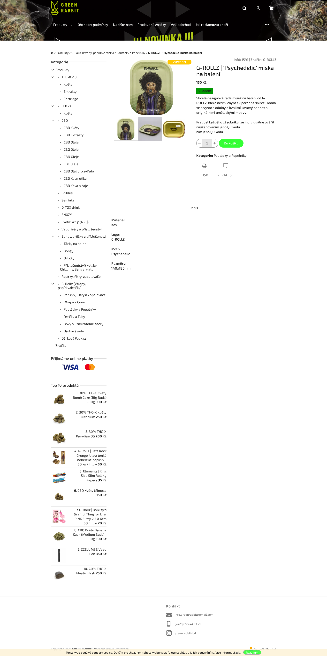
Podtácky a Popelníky (79, 309)
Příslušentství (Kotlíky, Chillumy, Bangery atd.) (78, 267)
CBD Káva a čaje (75, 186)
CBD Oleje (71, 142)
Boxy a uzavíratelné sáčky (83, 324)
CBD (64, 120)
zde (238, 652)
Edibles (67, 193)
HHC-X (66, 106)
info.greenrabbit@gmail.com (194, 614)
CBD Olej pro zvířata (78, 171)
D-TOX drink (70, 207)
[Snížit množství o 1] (199, 143)
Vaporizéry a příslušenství (81, 229)
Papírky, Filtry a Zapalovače (84, 295)
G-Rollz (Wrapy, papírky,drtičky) (72, 286)
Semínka (68, 200)
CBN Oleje (71, 157)
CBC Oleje (70, 164)
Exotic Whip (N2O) (75, 222)
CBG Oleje (71, 149)
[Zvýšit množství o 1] (215, 143)
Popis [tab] (194, 208)
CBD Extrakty (73, 135)
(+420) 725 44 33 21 (188, 624)
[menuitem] (63, 24)
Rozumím (252, 652)
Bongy (68, 251)
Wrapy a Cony (74, 302)
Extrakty (69, 91)
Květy (67, 84)
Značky (60, 345)
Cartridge (70, 99)
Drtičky (68, 258)
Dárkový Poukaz (73, 338)
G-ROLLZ (269, 59)
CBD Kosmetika (75, 178)
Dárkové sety (73, 331)
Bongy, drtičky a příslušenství (83, 236)
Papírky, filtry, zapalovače (81, 276)
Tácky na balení (75, 244)
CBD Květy (71, 128)
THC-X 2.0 (68, 77)
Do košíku (231, 143)
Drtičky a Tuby (74, 316)
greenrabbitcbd (185, 633)
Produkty (62, 70)
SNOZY (66, 215)
